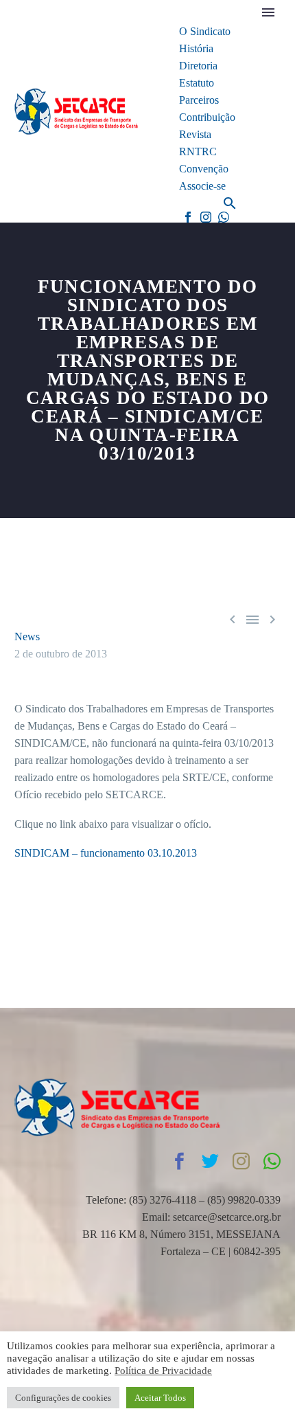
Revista (195, 134)
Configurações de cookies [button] (63, 1398)
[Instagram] (205, 217)
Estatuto (196, 83)
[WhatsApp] (223, 217)
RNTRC (198, 151)
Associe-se (202, 186)
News (27, 636)
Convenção (203, 168)
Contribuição (207, 117)
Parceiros (199, 100)
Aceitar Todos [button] (160, 1398)
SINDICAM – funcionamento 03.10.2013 (105, 853)
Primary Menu (268, 12)
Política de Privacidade (163, 1370)
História (196, 48)
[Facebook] (187, 217)
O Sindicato (205, 31)
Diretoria (198, 65)
